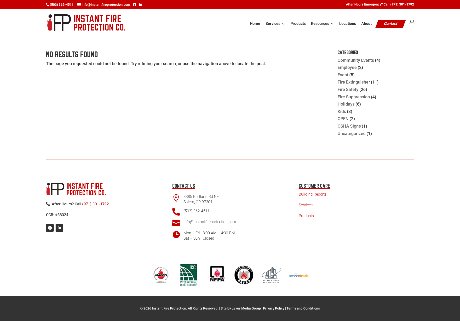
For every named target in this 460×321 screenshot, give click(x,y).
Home (255, 24)
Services (272, 24)
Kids (342, 111)
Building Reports (313, 194)
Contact (390, 23)
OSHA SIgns (349, 126)
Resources (320, 24)
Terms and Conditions (303, 308)
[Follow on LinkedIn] (59, 228)
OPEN (343, 118)
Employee (347, 67)
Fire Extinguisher (354, 81)
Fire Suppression (354, 96)
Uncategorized (352, 133)
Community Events (356, 60)
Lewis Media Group (246, 308)
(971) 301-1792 (95, 204)
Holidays (346, 104)
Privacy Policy (273, 308)
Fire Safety (348, 89)
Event (343, 74)
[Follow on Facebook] (50, 228)
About (366, 24)
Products (298, 24)
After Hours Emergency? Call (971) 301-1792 (380, 4)
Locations (347, 24)
